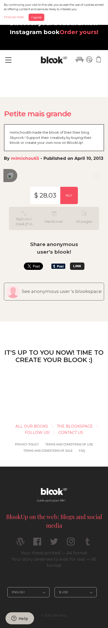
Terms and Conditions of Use (69, 444)
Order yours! (79, 32)
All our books (31, 426)
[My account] (89, 59)
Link (77, 266)
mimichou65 (25, 158)
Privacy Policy (27, 444)
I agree (36, 17)
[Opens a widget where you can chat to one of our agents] (19, 618)
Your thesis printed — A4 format (54, 552)
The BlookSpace (75, 426)
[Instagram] (71, 544)
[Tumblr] (87, 544)
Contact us (70, 432)
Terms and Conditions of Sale (48, 450)
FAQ (82, 450)
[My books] (79, 59)
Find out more (14, 17)
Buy (69, 195)
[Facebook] (37, 544)
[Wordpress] (20, 544)
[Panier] (98, 59)
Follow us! (37, 432)
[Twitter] (54, 544)
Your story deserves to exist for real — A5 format (54, 562)
